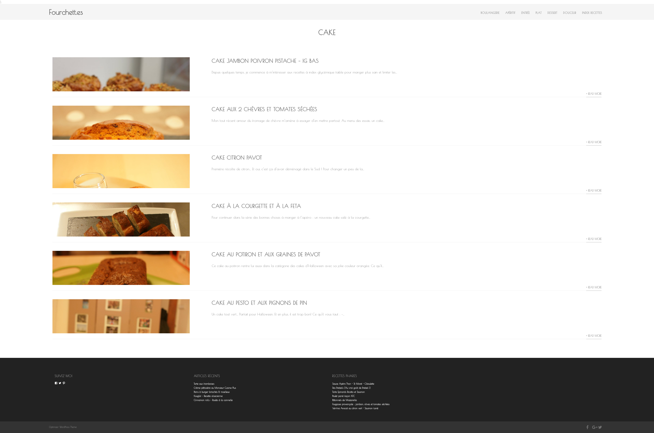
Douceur (569, 12)
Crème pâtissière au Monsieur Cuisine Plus (215, 387)
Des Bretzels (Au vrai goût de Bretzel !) (351, 387)
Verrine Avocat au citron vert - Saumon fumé (355, 408)
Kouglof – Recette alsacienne (208, 396)
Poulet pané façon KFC (343, 396)
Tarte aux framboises (204, 383)
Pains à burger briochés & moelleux (212, 392)
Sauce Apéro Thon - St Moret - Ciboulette (353, 383)
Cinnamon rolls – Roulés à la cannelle (213, 400)
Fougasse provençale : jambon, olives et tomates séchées (361, 404)
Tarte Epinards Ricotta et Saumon (348, 392)
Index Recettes (592, 12)
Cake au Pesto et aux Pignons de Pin (259, 303)
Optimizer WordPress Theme (63, 427)
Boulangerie (490, 12)
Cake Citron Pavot (237, 158)
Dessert (552, 12)
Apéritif (510, 12)
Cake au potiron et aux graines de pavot (266, 254)
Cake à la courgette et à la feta (256, 206)
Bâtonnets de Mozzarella (344, 400)
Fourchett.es (66, 12)
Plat (539, 12)
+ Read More (594, 93)
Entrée (525, 12)
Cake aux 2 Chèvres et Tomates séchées (264, 109)
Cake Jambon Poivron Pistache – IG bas (265, 61)
